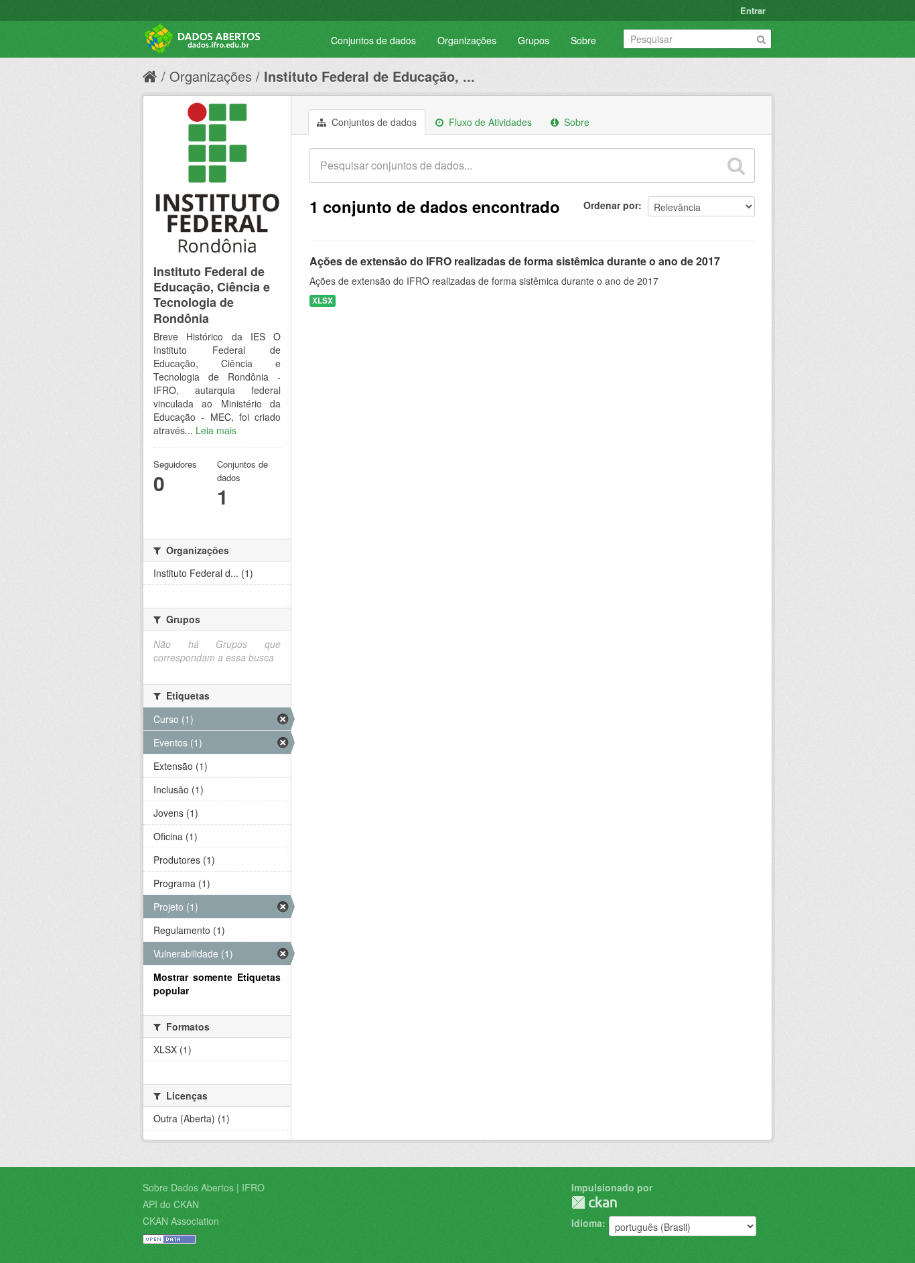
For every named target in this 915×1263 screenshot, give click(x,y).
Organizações (466, 40)
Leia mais (216, 430)
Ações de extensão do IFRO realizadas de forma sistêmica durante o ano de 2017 (514, 261)
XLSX (322, 300)
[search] (736, 165)
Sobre (583, 40)
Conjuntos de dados (373, 40)
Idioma (586, 1222)
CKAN (594, 1202)
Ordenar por (610, 205)
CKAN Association (181, 1220)
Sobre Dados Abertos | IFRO (204, 1187)
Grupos (533, 40)
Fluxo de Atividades (489, 122)
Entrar (753, 10)
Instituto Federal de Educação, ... (369, 76)
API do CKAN (171, 1204)
